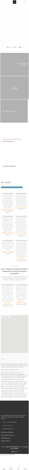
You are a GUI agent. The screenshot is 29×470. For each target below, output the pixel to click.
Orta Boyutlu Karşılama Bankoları (21, 204)
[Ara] (27, 2)
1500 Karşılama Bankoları (7, 193)
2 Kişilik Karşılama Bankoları (8, 195)
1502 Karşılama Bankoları (7, 216)
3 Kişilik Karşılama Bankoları (21, 195)
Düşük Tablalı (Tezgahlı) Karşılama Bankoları (21, 199)
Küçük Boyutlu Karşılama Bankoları (7, 200)
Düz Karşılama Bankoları (8, 199)
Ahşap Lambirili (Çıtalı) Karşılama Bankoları (7, 198)
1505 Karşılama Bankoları (21, 240)
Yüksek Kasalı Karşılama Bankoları (8, 207)
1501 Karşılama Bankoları (21, 193)
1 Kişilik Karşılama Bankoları (7, 195)
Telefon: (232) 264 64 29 (8, 425)
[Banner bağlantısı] (14, 64)
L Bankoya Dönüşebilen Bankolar (8, 203)
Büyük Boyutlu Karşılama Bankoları (21, 222)
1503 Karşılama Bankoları (21, 216)
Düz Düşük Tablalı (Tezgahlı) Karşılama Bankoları (21, 202)
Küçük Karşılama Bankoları (7, 202)
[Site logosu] (14, 2)
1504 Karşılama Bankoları (7, 240)
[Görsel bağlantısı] (6, 408)
